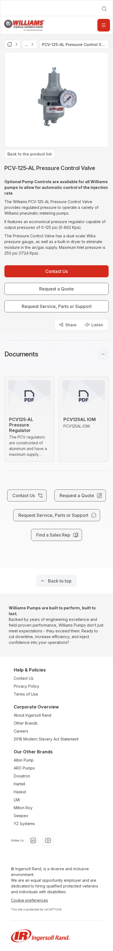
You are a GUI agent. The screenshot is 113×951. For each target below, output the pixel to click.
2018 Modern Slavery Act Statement (46, 739)
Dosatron (22, 776)
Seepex (21, 815)
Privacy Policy (26, 686)
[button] (56, 354)
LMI (17, 799)
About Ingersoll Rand (32, 715)
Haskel (20, 791)
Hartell (19, 784)
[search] (104, 8)
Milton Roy (23, 807)
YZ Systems (24, 823)
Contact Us (23, 678)
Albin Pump (24, 760)
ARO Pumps (24, 768)
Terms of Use (26, 694)
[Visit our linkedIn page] (33, 840)
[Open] (103, 25)
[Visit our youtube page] (48, 840)
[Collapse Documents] (103, 354)
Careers (21, 731)
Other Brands (26, 723)
